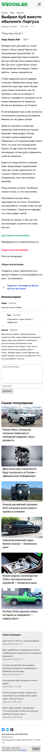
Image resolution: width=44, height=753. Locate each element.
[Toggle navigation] (39, 4)
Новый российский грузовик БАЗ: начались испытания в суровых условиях (20, 508)
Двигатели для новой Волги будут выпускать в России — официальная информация (20, 472)
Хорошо (36, 749)
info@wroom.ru (7, 737)
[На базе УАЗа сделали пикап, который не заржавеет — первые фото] (22, 598)
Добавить (7, 391)
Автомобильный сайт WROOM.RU (15, 734)
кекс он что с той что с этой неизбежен (21, 641)
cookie (23, 750)
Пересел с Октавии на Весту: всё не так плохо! (23, 287)
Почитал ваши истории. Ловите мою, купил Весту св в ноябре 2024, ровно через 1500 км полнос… (20, 695)
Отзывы (4, 13)
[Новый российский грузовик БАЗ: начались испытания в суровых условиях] (22, 491)
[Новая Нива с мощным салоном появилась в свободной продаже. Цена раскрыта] (22, 417)
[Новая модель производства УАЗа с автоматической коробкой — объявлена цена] (22, 563)
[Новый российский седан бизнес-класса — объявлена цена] (22, 527)
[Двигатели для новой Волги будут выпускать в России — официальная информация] (22, 456)
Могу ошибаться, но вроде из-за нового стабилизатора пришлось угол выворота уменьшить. (22, 653)
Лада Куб (20, 13)
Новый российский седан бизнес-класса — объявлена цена (20, 544)
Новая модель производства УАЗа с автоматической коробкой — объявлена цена (20, 579)
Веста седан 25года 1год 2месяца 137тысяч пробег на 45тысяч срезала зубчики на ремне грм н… (20, 711)
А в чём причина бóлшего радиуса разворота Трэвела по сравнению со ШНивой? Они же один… (20, 668)
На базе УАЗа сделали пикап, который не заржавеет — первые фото (20, 615)
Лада (12, 13)
